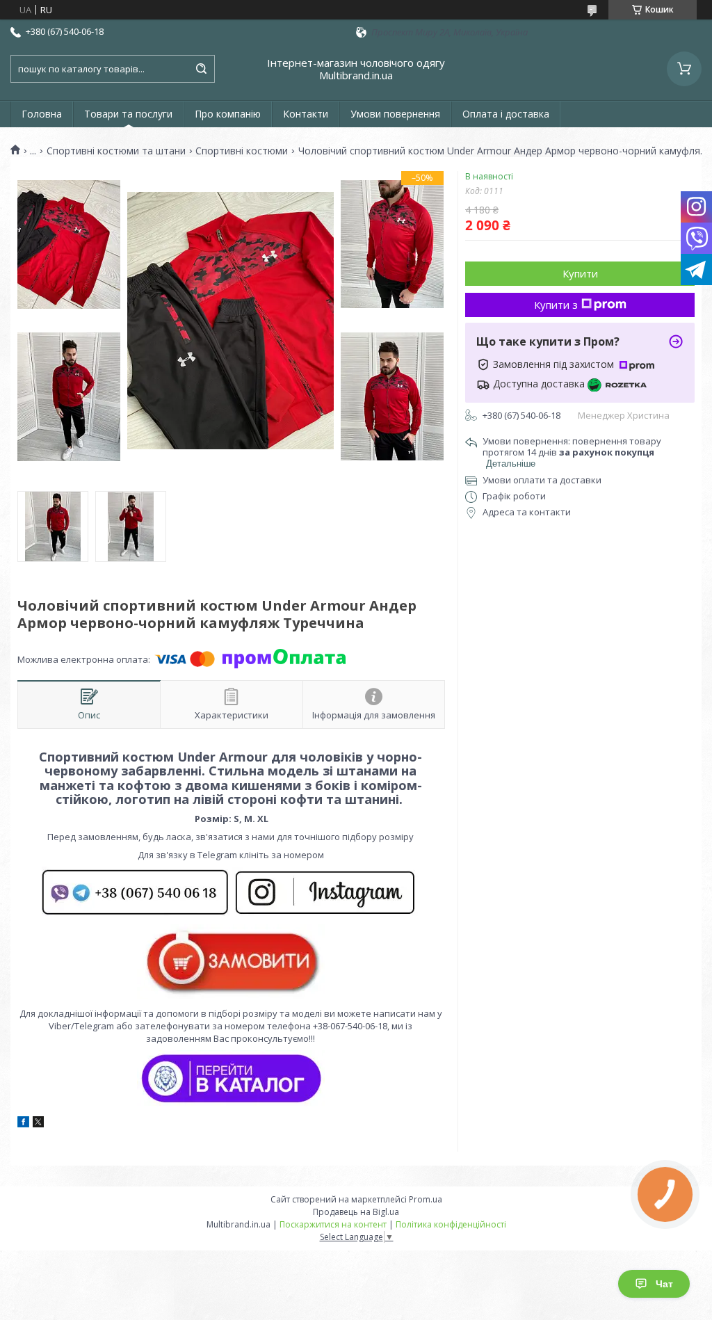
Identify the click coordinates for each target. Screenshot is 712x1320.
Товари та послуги (128, 113)
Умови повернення (395, 113)
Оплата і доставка (505, 113)
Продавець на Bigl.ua (356, 1212)
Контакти (305, 113)
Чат (664, 1283)
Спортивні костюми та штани (116, 151)
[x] (38, 1124)
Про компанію (228, 113)
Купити (580, 273)
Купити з (556, 305)
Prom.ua (425, 1199)
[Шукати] (201, 69)
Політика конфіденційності (451, 1224)
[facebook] (23, 1124)
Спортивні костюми (241, 151)
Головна (42, 113)
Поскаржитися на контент (333, 1224)
